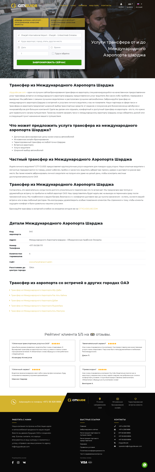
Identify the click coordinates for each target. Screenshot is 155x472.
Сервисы (83, 6)
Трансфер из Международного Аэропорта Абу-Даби (36, 290)
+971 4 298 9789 (124, 426)
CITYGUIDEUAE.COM (88, 209)
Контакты (106, 6)
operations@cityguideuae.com (130, 446)
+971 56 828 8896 (52, 401)
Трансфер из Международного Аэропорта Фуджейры (37, 306)
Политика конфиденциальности (92, 451)
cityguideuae (123, 443)
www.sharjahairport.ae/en (40, 262)
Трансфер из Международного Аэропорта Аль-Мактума (38, 311)
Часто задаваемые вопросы (91, 454)
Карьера (83, 444)
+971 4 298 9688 (124, 429)
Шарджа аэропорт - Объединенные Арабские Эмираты (28, 22)
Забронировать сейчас (89, 429)
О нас (73, 6)
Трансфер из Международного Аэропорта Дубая (34, 300)
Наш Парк (94, 6)
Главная (64, 6)
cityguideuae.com (17, 92)
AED (129, 4)
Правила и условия (87, 447)
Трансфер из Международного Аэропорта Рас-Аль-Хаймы (39, 295)
